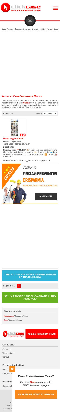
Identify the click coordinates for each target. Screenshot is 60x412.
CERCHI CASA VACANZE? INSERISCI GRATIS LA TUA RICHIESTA (30, 275)
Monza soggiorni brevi (13, 139)
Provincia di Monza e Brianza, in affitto (30, 29)
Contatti (5, 357)
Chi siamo (6, 349)
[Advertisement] (30, 63)
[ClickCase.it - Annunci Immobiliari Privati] (21, 14)
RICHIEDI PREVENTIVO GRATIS (36, 394)
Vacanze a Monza (16, 316)
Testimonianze (8, 353)
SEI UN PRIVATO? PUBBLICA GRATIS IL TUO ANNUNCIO (30, 297)
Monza (49, 29)
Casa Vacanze (7, 29)
